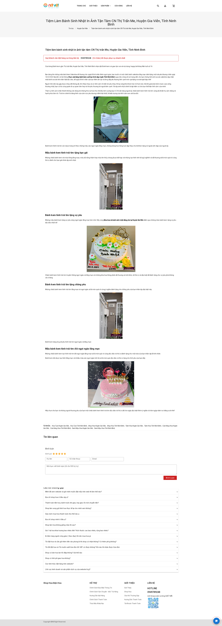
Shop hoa (127, 591)
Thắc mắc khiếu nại (97, 603)
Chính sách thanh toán (98, 599)
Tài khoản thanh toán (132, 603)
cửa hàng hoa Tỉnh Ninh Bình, (60, 428)
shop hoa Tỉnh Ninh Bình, (116, 426)
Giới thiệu (93, 6)
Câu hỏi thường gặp (131, 595)
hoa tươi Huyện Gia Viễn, (60, 426)
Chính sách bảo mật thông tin (101, 588)
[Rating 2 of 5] (56, 453)
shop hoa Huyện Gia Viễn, (97, 426)
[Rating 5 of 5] (64, 453)
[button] (165, 6)
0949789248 (86, 58)
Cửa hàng (119, 6)
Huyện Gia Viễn (82, 28)
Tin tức (71, 28)
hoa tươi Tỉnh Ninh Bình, (78, 426)
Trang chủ (81, 6)
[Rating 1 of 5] (53, 453)
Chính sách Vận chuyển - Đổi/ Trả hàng (104, 591)
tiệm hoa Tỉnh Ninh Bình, (153, 426)
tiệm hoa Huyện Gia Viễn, (134, 426)
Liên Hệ (129, 6)
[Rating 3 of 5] (59, 453)
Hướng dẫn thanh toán (133, 599)
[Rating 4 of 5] (62, 453)
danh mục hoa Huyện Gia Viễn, (82, 428)
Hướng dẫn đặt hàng (97, 595)
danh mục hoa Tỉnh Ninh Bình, (104, 428)
